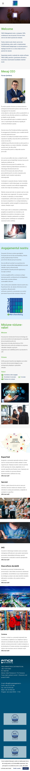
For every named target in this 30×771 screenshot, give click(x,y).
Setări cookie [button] (17, 768)
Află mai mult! (5, 476)
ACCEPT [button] (26, 768)
